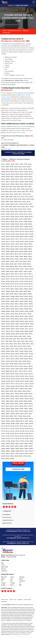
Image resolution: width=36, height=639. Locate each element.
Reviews (3, 569)
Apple (3, 579)
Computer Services (8, 520)
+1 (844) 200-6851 (21, 5)
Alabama (25, 30)
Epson (12, 585)
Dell (11, 581)
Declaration (4, 601)
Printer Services (7, 517)
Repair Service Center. (18, 132)
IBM (20, 585)
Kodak (21, 579)
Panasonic (22, 581)
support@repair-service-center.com (15, 555)
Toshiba (12, 583)
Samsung (21, 577)
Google (3, 583)
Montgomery (6, 32)
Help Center (4, 567)
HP (2, 581)
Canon (12, 577)
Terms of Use (12, 599)
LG (20, 583)
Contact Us (4, 571)
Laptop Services (7, 523)
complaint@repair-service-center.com (18, 531)
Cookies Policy (27, 599)
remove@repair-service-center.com (18, 538)
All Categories (6, 514)
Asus (11, 579)
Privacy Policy (4, 599)
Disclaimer (19, 599)
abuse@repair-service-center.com (18, 543)
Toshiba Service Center (14, 30)
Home (4, 30)
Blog (2, 563)
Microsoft (3, 577)
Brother (3, 585)
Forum (3, 565)
